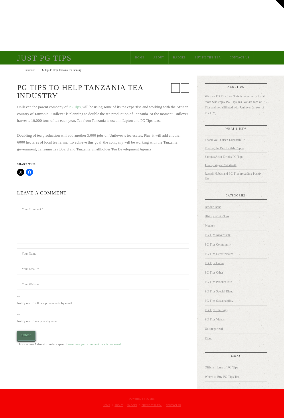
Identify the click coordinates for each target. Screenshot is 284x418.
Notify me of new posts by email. (38, 321)
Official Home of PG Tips (221, 367)
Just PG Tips (44, 58)
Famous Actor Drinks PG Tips (224, 156)
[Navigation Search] (260, 57)
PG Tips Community (218, 244)
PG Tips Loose (214, 263)
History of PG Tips (217, 216)
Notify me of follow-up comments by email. (45, 303)
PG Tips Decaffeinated (219, 254)
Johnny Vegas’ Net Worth (221, 165)
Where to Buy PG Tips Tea (222, 376)
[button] (280, 4)
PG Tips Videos (215, 319)
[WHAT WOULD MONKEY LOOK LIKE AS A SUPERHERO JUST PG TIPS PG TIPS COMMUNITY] (0, 25)
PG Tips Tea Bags (216, 310)
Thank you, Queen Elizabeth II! (225, 140)
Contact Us (173, 405)
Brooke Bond (213, 207)
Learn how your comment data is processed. (94, 344)
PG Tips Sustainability (219, 300)
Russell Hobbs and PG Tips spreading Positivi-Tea (234, 176)
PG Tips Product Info (218, 282)
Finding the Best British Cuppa (224, 148)
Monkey (210, 225)
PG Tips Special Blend (219, 291)
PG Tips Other (214, 272)
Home (106, 405)
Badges (132, 405)
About (118, 405)
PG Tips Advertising (218, 235)
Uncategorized (214, 328)
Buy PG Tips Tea (152, 405)
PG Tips (75, 107)
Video (208, 338)
